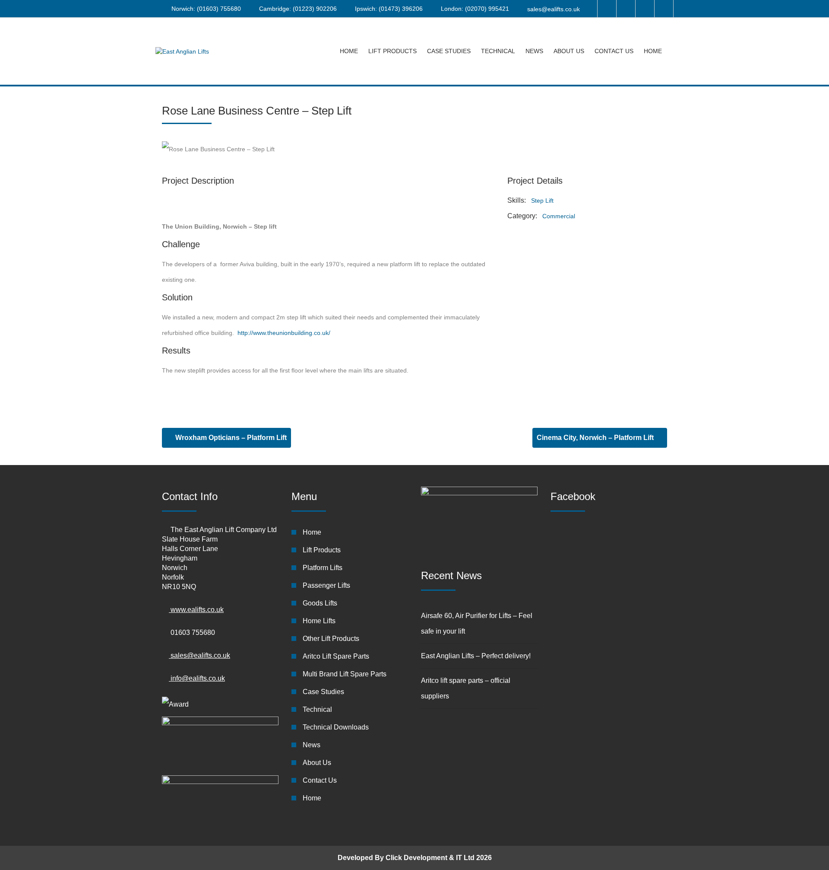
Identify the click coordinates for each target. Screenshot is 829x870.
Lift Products (392, 51)
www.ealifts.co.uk (196, 609)
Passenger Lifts (326, 585)
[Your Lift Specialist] (182, 51)
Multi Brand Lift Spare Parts (344, 674)
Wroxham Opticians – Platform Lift (230, 437)
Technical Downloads (336, 727)
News (534, 51)
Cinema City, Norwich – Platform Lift (596, 437)
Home (349, 51)
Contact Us (614, 51)
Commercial (558, 216)
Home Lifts (319, 621)
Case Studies (449, 51)
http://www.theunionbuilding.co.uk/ (283, 332)
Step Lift (542, 200)
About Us (569, 51)
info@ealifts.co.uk (197, 678)
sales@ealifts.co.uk (553, 9)
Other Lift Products (331, 638)
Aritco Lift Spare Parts (336, 656)
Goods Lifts (320, 603)
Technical (498, 51)
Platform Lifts (322, 567)
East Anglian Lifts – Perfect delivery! (476, 656)
